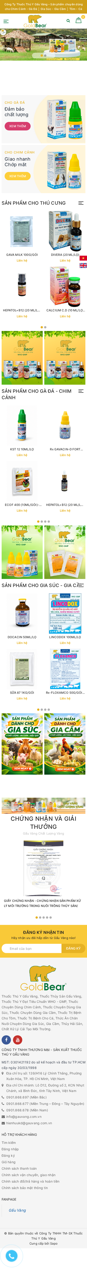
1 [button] (42, 55)
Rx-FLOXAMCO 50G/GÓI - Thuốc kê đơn (65, 693)
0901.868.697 (17, 1097)
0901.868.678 (17, 1110)
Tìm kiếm (9, 1143)
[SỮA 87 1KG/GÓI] (22, 669)
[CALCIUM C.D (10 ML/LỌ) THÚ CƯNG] (65, 286)
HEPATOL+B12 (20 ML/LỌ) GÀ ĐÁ (65, 505)
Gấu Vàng (17, 1210)
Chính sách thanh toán (19, 1168)
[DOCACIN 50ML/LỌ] (22, 613)
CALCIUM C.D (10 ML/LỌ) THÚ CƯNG (65, 310)
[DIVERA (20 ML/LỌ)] (65, 231)
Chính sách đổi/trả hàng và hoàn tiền (30, 1181)
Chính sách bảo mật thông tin (25, 1188)
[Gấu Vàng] (35, 21)
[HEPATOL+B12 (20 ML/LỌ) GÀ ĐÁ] (65, 481)
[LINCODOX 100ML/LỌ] (65, 613)
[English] (83, 265)
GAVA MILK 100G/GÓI (22, 255)
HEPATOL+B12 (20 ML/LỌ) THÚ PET (22, 310)
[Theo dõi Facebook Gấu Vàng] (6, 1040)
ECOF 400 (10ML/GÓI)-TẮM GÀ (22, 505)
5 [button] (50, 917)
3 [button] (45, 521)
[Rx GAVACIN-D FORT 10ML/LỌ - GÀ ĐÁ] (65, 425)
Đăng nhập (10, 1149)
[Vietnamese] (83, 258)
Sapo (54, 1243)
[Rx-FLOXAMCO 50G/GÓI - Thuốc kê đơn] (65, 669)
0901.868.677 (17, 1104)
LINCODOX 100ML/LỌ (65, 637)
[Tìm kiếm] (68, 21)
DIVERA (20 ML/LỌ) (65, 255)
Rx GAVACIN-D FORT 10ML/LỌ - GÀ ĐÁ (65, 449)
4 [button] (49, 521)
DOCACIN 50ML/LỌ (22, 637)
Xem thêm (17, 126)
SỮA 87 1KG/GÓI (22, 692)
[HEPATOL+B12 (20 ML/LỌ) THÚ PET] (22, 286)
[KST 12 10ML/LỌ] (22, 425)
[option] (43, 45)
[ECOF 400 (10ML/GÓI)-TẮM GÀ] (22, 481)
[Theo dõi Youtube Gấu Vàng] (17, 1040)
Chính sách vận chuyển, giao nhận (28, 1175)
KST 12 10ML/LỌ (22, 449)
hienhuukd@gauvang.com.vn (29, 1123)
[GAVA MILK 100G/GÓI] (22, 231)
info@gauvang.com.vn (24, 1117)
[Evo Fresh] (43, 45)
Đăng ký (73, 948)
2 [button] (45, 55)
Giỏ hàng (9, 1162)
